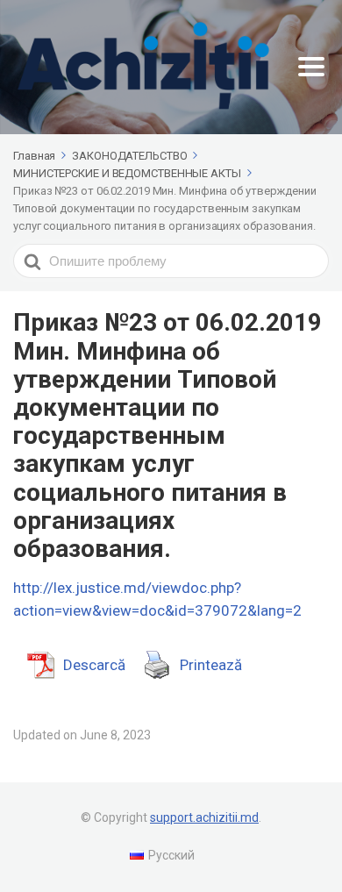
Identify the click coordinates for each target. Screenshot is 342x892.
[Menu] (311, 66)
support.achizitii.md (204, 817)
